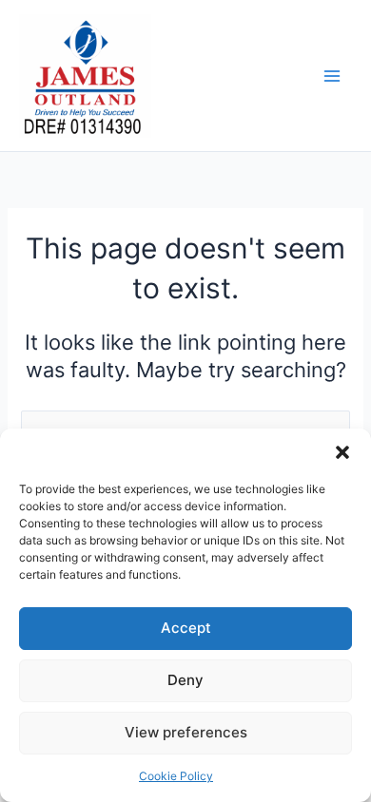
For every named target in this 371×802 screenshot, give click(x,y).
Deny (185, 680)
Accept (186, 628)
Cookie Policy (176, 776)
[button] (342, 452)
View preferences (186, 732)
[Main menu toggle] (332, 76)
